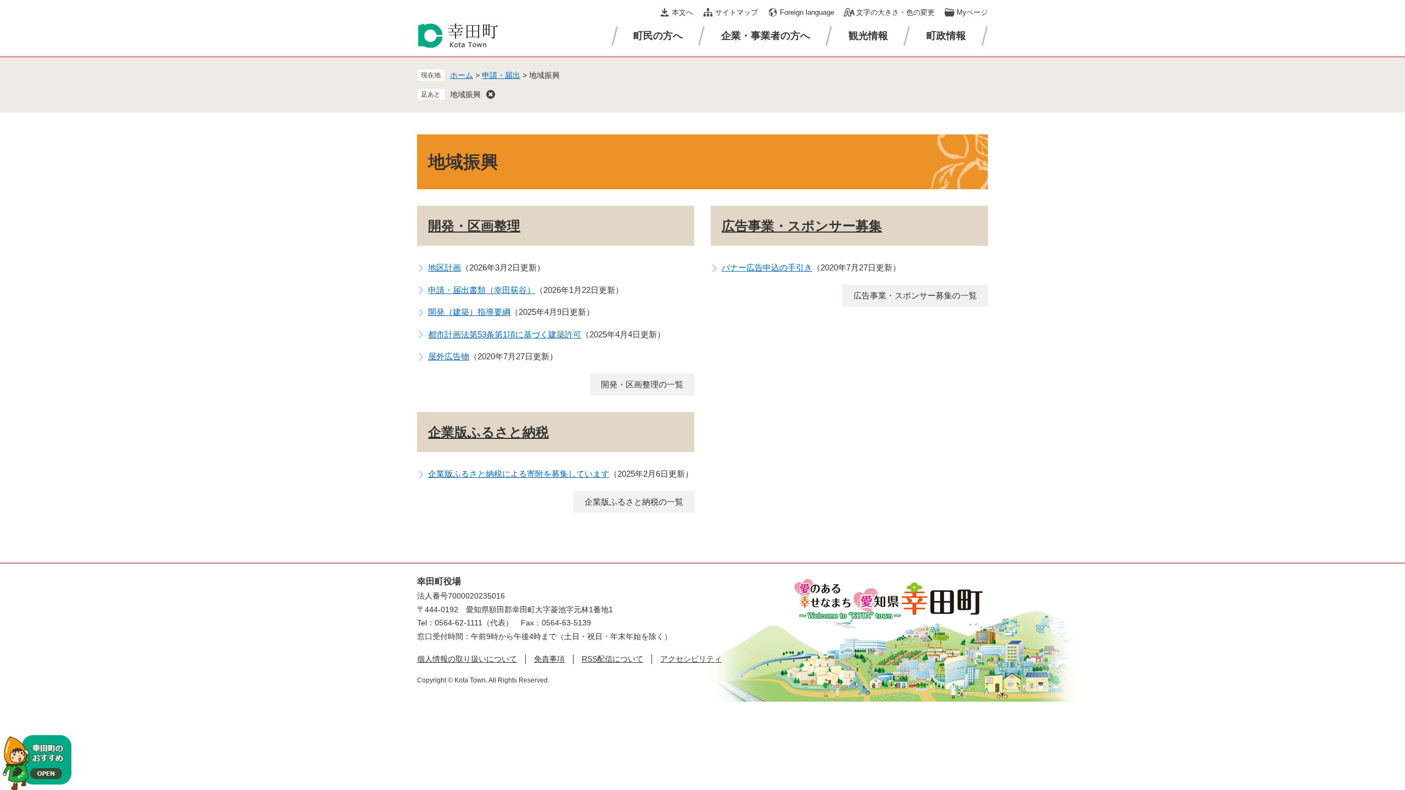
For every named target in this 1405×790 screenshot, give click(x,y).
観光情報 (868, 35)
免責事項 (549, 658)
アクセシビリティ (691, 658)
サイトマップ (736, 12)
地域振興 (465, 94)
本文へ (682, 12)
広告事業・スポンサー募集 (802, 225)
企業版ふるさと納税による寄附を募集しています (518, 473)
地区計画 (444, 267)
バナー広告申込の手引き (767, 267)
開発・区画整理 (474, 225)
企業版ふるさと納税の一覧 (634, 501)
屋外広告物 (448, 356)
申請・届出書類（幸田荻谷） (481, 290)
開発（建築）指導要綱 (469, 312)
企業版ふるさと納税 (488, 432)
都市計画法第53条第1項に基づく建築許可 (504, 334)
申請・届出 (501, 75)
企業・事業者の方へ (765, 35)
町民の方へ (658, 35)
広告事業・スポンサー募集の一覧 (915, 295)
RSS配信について (612, 658)
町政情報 (946, 35)
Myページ (972, 12)
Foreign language (807, 12)
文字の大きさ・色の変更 (895, 12)
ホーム (461, 75)
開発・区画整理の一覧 (642, 384)
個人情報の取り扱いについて (467, 658)
